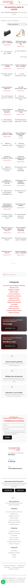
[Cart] (22, 2)
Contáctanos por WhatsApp (15, 453)
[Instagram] (11, 474)
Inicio (2, 12)
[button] (26, 2)
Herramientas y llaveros (11, 12)
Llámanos (10, 460)
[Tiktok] (16, 474)
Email (9, 467)
